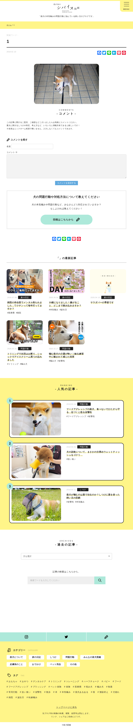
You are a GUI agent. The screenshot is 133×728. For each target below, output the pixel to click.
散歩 (48, 692)
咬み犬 (89, 687)
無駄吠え (103, 692)
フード (118, 681)
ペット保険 (56, 687)
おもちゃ (13, 681)
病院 (19, 313)
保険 (68, 687)
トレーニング (72, 681)
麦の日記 (25, 297)
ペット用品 (55, 664)
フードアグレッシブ (77, 416)
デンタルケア (39, 681)
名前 (9, 146)
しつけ (83, 489)
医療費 (11, 313)
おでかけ (36, 664)
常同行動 (13, 692)
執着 (110, 687)
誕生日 (64, 310)
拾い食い (72, 459)
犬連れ (116, 692)
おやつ (25, 681)
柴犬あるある (81, 692)
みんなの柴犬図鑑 (92, 657)
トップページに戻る (66, 707)
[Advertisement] (66, 606)
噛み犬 (24, 364)
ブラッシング (39, 687)
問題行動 (25, 348)
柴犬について (16, 657)
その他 (73, 664)
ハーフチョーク (91, 681)
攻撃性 (62, 361)
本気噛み (54, 310)
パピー (107, 681)
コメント (12, 152)
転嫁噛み (33, 697)
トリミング (13, 364)
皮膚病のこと (16, 664)
